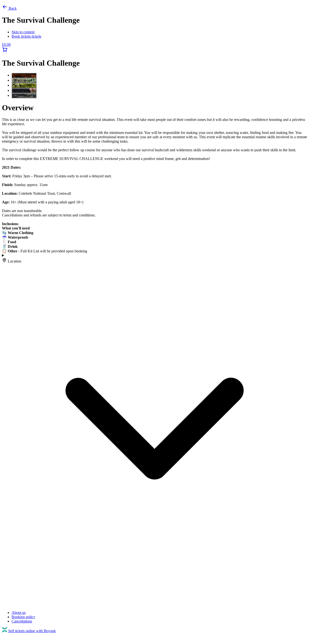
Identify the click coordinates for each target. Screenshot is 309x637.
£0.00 (6, 44)
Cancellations (22, 621)
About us (19, 612)
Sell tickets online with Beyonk (32, 631)
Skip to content (23, 32)
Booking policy (23, 617)
